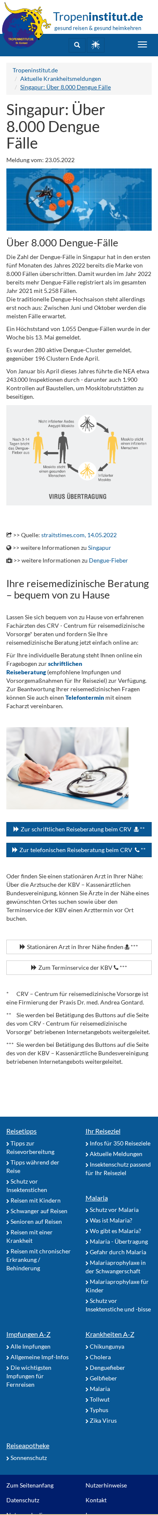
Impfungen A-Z (28, 1334)
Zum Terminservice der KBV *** (82, 967)
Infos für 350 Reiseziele (119, 1143)
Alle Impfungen (30, 1346)
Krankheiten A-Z (110, 1334)
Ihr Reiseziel (103, 1131)
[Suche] (77, 45)
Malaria (97, 1198)
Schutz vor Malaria (113, 1209)
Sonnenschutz (28, 1457)
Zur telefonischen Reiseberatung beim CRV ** (82, 849)
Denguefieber (106, 1367)
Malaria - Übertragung (118, 1241)
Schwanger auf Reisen (38, 1210)
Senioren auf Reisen (35, 1221)
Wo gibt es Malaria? (114, 1230)
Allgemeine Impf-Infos (39, 1356)
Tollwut (99, 1399)
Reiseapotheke (27, 1445)
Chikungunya (106, 1346)
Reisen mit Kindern (35, 1200)
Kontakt (96, 1500)
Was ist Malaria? (110, 1220)
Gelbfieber (102, 1378)
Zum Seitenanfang (30, 1485)
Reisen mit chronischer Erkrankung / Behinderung (38, 1259)
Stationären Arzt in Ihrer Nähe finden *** (82, 946)
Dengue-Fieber (108, 560)
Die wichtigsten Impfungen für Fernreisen (28, 1376)
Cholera (99, 1356)
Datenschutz (22, 1500)
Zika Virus (102, 1420)
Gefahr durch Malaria (117, 1252)
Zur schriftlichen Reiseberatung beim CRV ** (82, 829)
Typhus (98, 1409)
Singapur (99, 547)
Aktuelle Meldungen (115, 1153)
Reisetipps (21, 1131)
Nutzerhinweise (106, 1485)
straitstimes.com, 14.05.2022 (79, 534)
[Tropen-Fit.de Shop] (95, 45)
